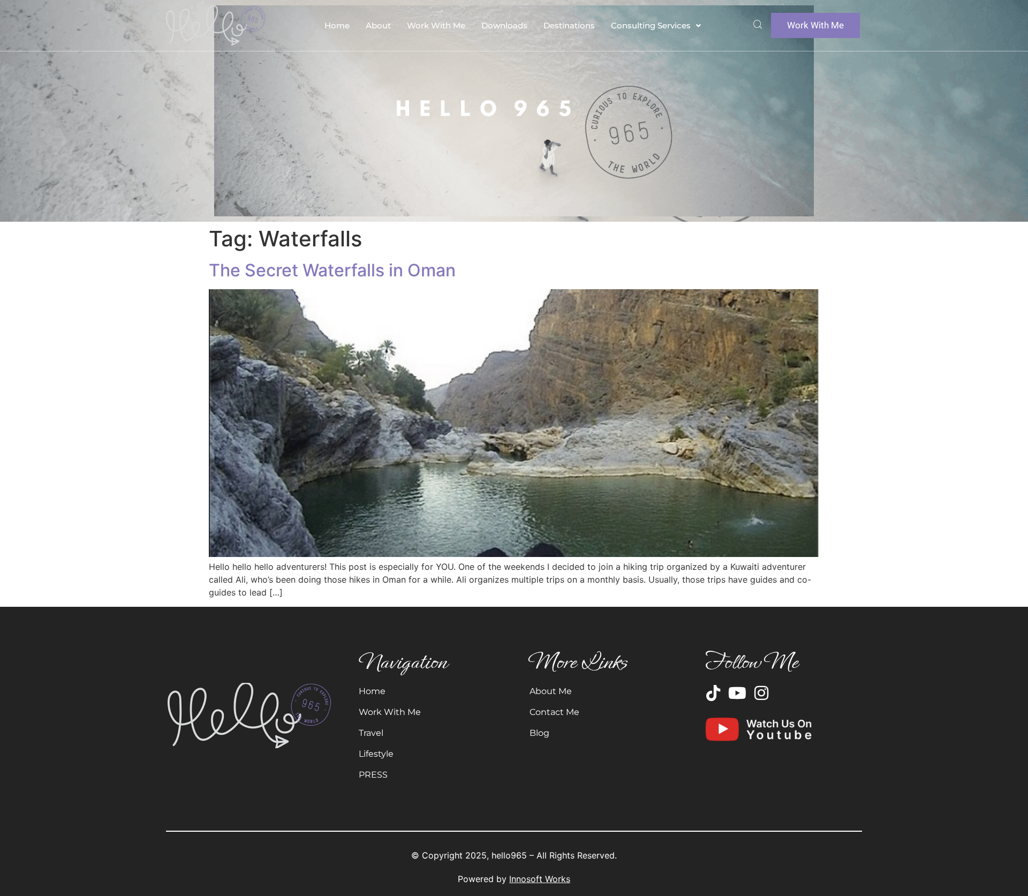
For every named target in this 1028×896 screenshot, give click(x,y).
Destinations (569, 25)
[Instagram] (761, 693)
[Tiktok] (713, 693)
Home (337, 25)
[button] (656, 25)
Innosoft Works (539, 879)
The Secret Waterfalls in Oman (332, 270)
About (378, 25)
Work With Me (436, 25)
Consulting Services (651, 25)
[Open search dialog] (757, 25)
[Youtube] (737, 693)
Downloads (504, 25)
